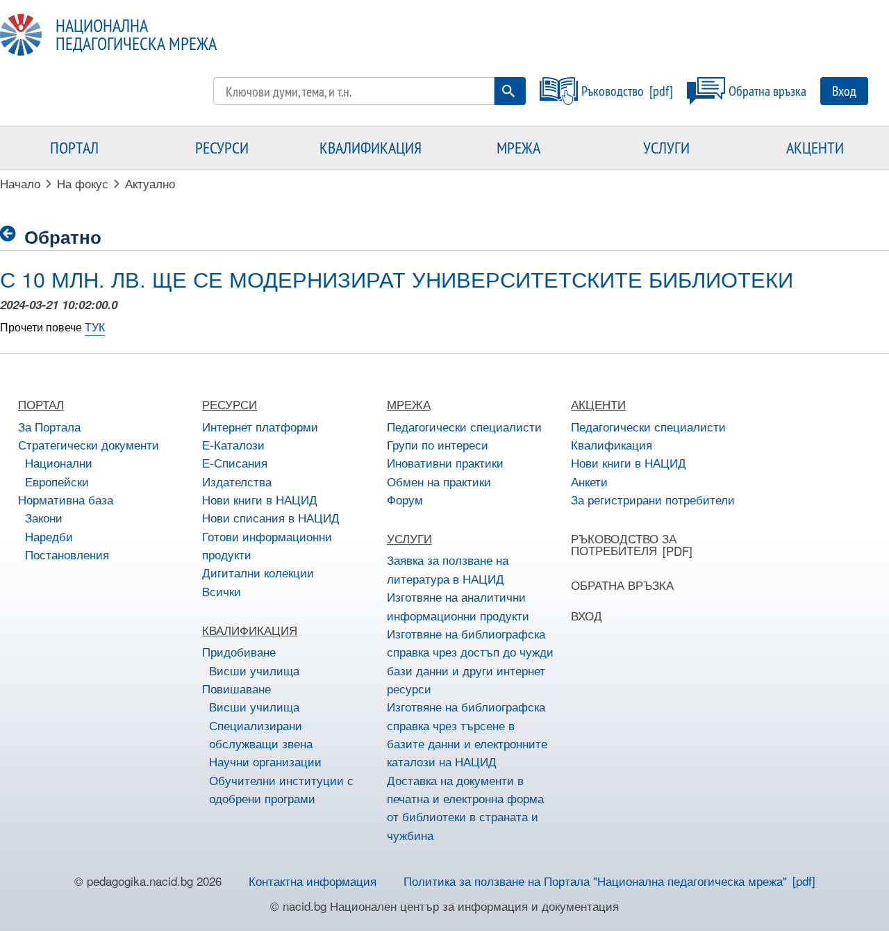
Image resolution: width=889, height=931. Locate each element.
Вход (844, 90)
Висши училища (254, 670)
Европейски (57, 481)
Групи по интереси (437, 444)
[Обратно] (12, 233)
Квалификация (611, 444)
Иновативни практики (445, 462)
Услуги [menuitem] (666, 147)
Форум (405, 499)
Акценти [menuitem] (815, 147)
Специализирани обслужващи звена (261, 734)
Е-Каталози (233, 444)
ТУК (95, 327)
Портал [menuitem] (74, 147)
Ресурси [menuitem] (222, 147)
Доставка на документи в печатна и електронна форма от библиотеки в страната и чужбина (465, 807)
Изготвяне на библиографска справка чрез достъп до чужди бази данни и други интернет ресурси (470, 661)
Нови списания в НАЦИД (271, 517)
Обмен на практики (439, 481)
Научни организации (265, 761)
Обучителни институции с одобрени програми (281, 789)
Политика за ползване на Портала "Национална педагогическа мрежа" (595, 880)
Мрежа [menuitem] (518, 147)
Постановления (67, 554)
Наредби (49, 536)
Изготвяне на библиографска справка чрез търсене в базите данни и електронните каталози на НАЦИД (467, 734)
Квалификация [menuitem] (370, 147)
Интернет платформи (260, 426)
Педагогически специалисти (464, 426)
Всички (221, 591)
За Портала (49, 426)
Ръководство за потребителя (623, 544)
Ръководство (612, 90)
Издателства (237, 481)
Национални (58, 462)
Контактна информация (312, 880)
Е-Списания (234, 462)
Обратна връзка (767, 90)
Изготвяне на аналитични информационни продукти (458, 605)
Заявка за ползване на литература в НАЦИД (447, 568)
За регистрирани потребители (653, 499)
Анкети (589, 481)
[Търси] (508, 91)
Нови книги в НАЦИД (259, 499)
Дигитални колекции (258, 572)
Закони (44, 517)
